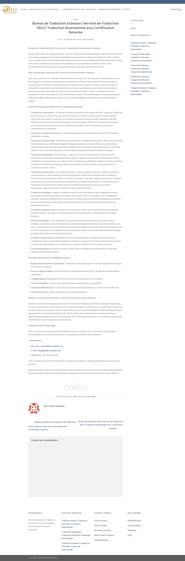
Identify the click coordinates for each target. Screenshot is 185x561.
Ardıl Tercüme (100, 525)
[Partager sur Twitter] (71, 387)
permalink (91, 396)
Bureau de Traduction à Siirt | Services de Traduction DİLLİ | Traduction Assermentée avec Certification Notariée (100, 424)
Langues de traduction (74, 9)
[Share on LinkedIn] (85, 387)
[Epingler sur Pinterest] (80, 387)
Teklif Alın (131, 530)
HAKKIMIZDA (134, 520)
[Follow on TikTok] (165, 2)
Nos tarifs (92, 9)
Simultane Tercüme (102, 530)
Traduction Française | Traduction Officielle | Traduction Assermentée (141, 79)
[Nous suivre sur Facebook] (160, 2)
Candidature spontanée (109, 9)
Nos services (53, 9)
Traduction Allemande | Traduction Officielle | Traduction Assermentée (141, 57)
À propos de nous (37, 9)
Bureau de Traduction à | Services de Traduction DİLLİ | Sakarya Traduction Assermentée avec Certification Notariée (51, 426)
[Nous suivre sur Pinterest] (172, 2)
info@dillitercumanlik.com (49, 350)
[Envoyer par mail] (75, 387)
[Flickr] (179, 2)
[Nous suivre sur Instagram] (162, 2)
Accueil (23, 9)
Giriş (129, 535)
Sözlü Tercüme (100, 520)
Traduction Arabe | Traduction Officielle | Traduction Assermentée (143, 91)
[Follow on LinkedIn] (174, 2)
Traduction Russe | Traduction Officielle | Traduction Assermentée (143, 46)
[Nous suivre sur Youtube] (177, 2)
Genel (75, 19)
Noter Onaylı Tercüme (104, 535)
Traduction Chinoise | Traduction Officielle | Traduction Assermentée (141, 68)
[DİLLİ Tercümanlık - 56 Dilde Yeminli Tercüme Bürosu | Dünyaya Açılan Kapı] (9, 9)
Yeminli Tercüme (101, 540)
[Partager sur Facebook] (66, 387)
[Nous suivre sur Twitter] (167, 2)
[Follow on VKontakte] (182, 2)
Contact (127, 9)
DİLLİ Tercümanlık (86, 39)
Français (175, 9)
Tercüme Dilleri (134, 525)
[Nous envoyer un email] (170, 2)
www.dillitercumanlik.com (51, 346)
